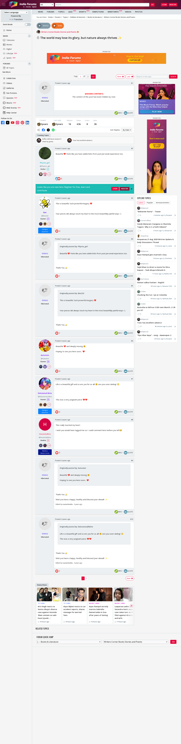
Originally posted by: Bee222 (72, 293)
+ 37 (49, 405)
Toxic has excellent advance (149, 323)
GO (152, 5)
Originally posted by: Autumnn (73, 468)
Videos (9, 83)
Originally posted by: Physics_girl (74, 246)
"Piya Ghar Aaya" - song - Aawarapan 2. (154, 335)
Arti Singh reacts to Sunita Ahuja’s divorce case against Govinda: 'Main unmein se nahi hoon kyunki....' (47, 612)
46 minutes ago (160, 326)
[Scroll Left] (38, 140)
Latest (140, 202)
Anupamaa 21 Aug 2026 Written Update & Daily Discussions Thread (155, 240)
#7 (132, 379)
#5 (132, 286)
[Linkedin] (27, 122)
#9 (132, 460)
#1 (132, 83)
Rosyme (169, 215)
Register (173, 5)
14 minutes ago (160, 246)
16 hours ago (157, 258)
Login (164, 5)
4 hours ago (157, 231)
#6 (132, 341)
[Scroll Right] (131, 140)
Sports (9, 58)
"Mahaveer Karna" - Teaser (149, 211)
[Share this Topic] (38, 130)
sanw (170, 246)
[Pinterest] (22, 122)
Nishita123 (168, 274)
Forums (6, 63)
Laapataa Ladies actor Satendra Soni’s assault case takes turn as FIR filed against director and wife (125, 612)
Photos (138, 12)
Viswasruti (168, 231)
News (5, 36)
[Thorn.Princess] (39, 124)
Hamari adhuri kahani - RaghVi (150, 282)
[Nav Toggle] (3, 4)
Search (173, 76)
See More (6, 72)
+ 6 (49, 174)
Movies (9, 44)
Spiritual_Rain (167, 299)
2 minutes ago (159, 215)
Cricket (143, 291)
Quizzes (9, 98)
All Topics (10, 68)
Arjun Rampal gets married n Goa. (152, 255)
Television (10, 40)
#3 (132, 198)
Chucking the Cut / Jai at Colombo (152, 295)
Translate (18, 19)
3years (44, 124)
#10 (131, 519)
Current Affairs (146, 220)
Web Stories (11, 108)
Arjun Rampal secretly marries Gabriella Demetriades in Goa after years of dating (98, 610)
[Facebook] (2, 122)
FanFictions (98, 12)
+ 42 (49, 224)
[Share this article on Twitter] (48, 130)
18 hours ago (155, 286)
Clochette (168, 258)
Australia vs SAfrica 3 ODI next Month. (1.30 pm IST (156, 309)
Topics (61, 12)
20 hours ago (159, 339)
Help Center (11, 113)
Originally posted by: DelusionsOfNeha (76, 526)
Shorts (9, 103)
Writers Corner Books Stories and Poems (59, 32)
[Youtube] (12, 122)
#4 (132, 239)
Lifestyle (9, 53)
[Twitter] (7, 122)
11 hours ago (157, 274)
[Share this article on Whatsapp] (53, 130)
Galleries (10, 88)
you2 (170, 326)
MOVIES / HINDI (94, 603)
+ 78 (49, 445)
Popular (150, 202)
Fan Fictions (11, 93)
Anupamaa (144, 236)
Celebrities (11, 78)
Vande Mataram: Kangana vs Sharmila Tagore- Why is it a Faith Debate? (154, 225)
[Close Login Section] (131, 189)
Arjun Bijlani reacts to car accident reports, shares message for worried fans (74, 610)
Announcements (162, 202)
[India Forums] (22, 4)
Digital (9, 49)
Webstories (113, 12)
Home (8, 30)
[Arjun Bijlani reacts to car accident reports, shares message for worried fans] (74, 594)
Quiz (70, 12)
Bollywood (144, 208)
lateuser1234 (167, 286)
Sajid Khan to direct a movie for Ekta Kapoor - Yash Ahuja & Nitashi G (153, 268)
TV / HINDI (41, 603)
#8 (132, 420)
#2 (132, 148)
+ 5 (49, 367)
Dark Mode (7, 24)
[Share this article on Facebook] (43, 130)
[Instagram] (17, 122)
